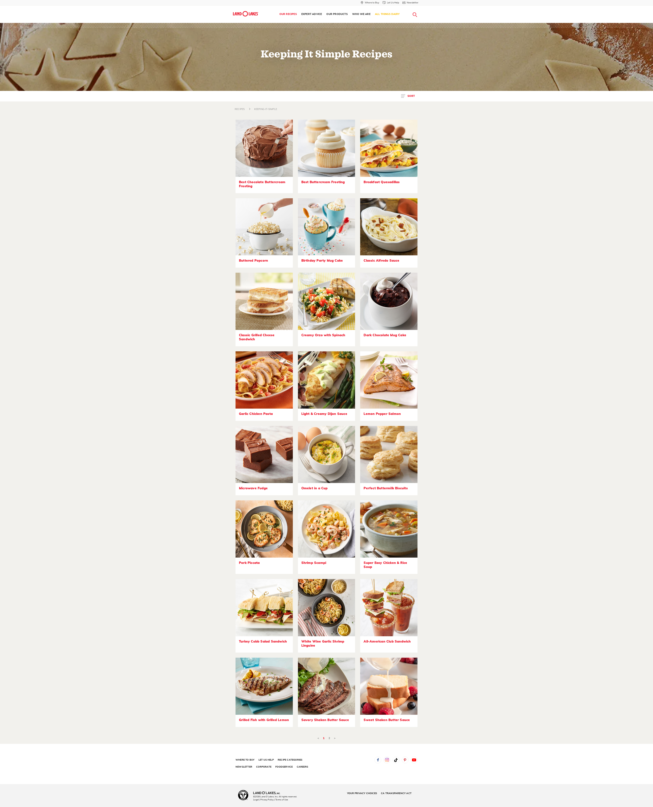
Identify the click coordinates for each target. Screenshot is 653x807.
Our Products (337, 14)
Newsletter (244, 767)
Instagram (386, 760)
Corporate (263, 767)
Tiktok (396, 760)
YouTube (414, 760)
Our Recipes (288, 14)
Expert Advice (311, 14)
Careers (302, 767)
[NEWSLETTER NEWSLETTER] (421, 7)
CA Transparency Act (396, 793)
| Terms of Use (281, 800)
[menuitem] (288, 14)
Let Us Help (266, 760)
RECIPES (240, 109)
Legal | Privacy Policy (263, 800)
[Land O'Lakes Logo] (245, 13)
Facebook (377, 760)
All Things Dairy (387, 14)
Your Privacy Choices (362, 793)
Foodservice (284, 767)
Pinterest (405, 760)
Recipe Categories (290, 760)
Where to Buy (245, 760)
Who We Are (361, 14)
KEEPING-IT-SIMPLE (265, 109)
